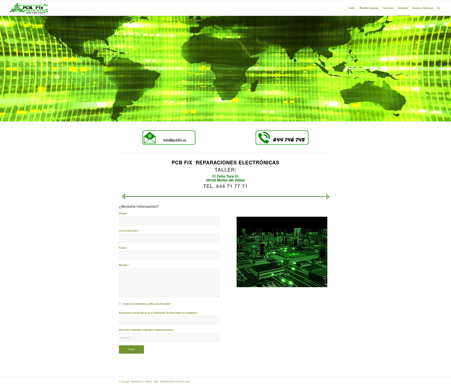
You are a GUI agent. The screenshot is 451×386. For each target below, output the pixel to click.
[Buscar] (438, 8)
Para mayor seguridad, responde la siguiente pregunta (147, 329)
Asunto (123, 247)
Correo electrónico (129, 230)
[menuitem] (352, 8)
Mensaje (124, 265)
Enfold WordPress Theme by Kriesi (175, 381)
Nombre (123, 213)
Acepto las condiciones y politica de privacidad (147, 303)
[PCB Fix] (29, 8)
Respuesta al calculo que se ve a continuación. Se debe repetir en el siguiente (158, 312)
